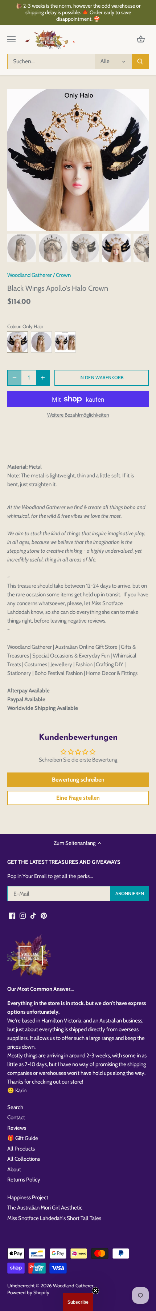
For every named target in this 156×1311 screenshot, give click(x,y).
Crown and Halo (65, 342)
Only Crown (41, 342)
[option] (78, 160)
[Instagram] (23, 915)
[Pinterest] (44, 915)
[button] (78, 1302)
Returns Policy (23, 1179)
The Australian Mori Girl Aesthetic (44, 1207)
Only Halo (17, 342)
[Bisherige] (16, 160)
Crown (63, 275)
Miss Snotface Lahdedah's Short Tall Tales (54, 1218)
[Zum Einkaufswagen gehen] (140, 39)
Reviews (16, 1128)
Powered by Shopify (28, 1292)
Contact (16, 1117)
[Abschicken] (140, 61)
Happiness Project (27, 1197)
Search (15, 1107)
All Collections (23, 1159)
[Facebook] (12, 915)
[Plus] (43, 377)
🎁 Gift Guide (22, 1138)
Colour (13, 326)
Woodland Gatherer (29, 275)
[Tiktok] (33, 915)
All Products (21, 1148)
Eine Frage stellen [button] (78, 797)
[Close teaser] (95, 1290)
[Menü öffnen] (11, 39)
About (14, 1169)
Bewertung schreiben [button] (78, 779)
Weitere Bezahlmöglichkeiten (78, 415)
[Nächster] (140, 160)
